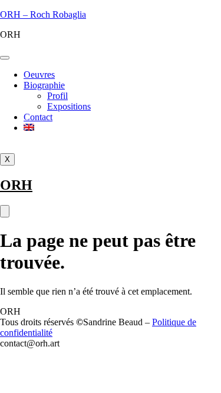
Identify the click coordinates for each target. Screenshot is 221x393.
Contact (38, 117)
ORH (16, 185)
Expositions (69, 106)
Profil (57, 96)
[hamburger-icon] (4, 58)
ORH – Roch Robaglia (43, 14)
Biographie (44, 85)
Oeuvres (39, 75)
